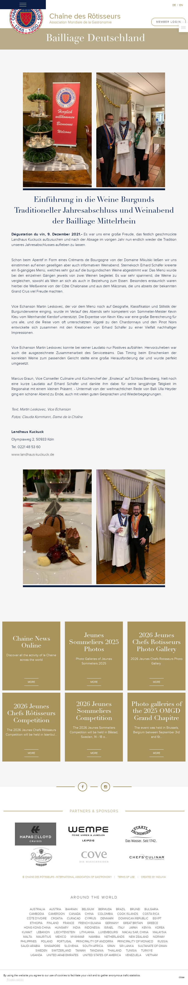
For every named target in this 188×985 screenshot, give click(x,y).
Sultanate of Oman (152, 946)
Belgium (88, 909)
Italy (121, 927)
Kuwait (27, 932)
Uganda (36, 955)
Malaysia (159, 932)
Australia (37, 909)
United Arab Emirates (62, 955)
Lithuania (87, 932)
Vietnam (152, 955)
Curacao (73, 918)
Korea (159, 927)
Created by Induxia (153, 877)
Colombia (105, 914)
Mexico (60, 937)
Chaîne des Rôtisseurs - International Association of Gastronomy (68, 877)
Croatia (57, 918)
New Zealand (139, 937)
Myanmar (77, 937)
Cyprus (90, 918)
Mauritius (43, 937)
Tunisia (131, 950)
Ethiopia (36, 923)
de (174, 5)
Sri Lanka (126, 946)
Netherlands (114, 937)
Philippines (29, 941)
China (89, 914)
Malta (27, 937)
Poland (47, 941)
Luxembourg (108, 932)
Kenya (146, 927)
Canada (74, 914)
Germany (112, 923)
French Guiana (89, 923)
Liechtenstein (64, 932)
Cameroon (56, 914)
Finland (53, 923)
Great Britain (133, 923)
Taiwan (80, 950)
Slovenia (71, 946)
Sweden (41, 950)
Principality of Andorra (94, 941)
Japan (133, 927)
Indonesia (92, 927)
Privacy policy (15, 979)
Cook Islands (127, 914)
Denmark (107, 918)
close (181, 977)
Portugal (64, 941)
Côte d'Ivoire (37, 918)
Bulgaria (151, 909)
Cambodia (36, 914)
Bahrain (71, 909)
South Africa (93, 946)
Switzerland (61, 950)
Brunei (135, 909)
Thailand (115, 950)
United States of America (102, 955)
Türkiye (146, 950)
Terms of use (126, 877)
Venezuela (133, 955)
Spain (111, 946)
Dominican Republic (133, 918)
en (181, 5)
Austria (55, 909)
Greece (152, 923)
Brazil (121, 909)
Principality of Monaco (135, 941)
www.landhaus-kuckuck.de (32, 454)
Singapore (52, 946)
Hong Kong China (37, 927)
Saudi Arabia (30, 946)
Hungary (62, 927)
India (76, 927)
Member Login (168, 21)
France (68, 923)
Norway (159, 937)
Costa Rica (151, 914)
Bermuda (105, 909)
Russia (163, 941)
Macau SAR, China (135, 932)
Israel (108, 927)
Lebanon (43, 932)
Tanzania (96, 950)
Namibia (94, 937)
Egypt (157, 918)
